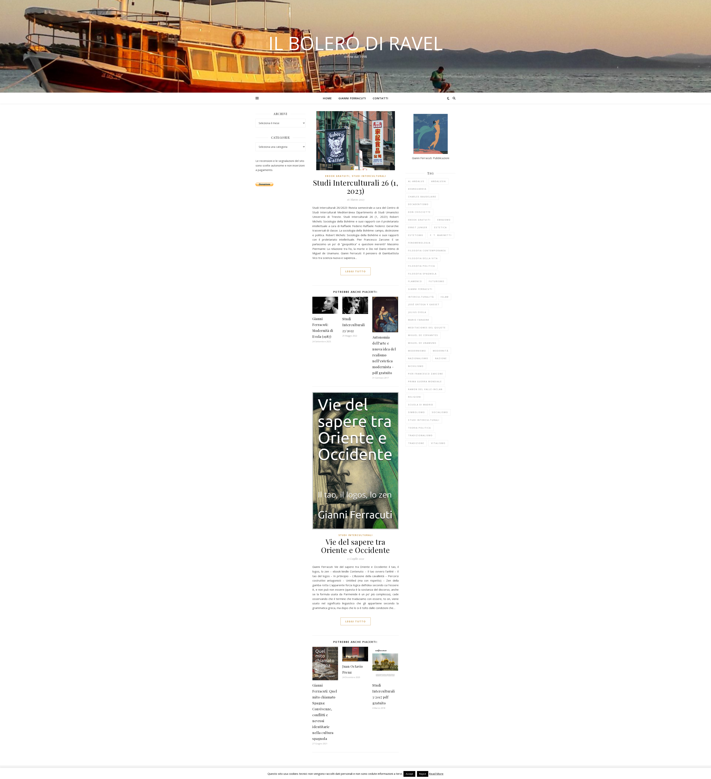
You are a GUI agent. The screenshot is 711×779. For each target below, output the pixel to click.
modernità (440, 350)
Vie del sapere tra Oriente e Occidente (355, 546)
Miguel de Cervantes (423, 335)
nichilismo (416, 366)
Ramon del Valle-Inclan (425, 389)
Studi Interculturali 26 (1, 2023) (355, 187)
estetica (440, 227)
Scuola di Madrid (420, 404)
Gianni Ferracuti (352, 98)
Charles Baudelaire (422, 196)
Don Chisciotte (419, 212)
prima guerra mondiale (425, 381)
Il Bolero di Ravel (355, 43)
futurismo (436, 281)
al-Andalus (416, 181)
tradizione (416, 443)
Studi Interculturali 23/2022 (353, 325)
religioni (414, 396)
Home (327, 98)
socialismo (440, 412)
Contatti (380, 98)
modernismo (417, 350)
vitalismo (438, 443)
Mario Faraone (418, 319)
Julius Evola (417, 312)
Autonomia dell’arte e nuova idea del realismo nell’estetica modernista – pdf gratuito (384, 355)
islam (445, 296)
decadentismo (418, 204)
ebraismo (444, 219)
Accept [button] (409, 773)
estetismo (415, 235)
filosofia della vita (423, 258)
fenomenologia (419, 242)
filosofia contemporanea (427, 250)
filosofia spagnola (422, 273)
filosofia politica (421, 265)
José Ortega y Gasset (424, 304)
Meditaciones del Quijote (427, 327)
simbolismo (416, 412)
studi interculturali (423, 420)
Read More (436, 773)
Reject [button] (422, 773)
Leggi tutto (355, 271)
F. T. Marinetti (441, 235)
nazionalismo (418, 358)
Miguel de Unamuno (422, 343)
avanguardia (417, 188)
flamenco (415, 281)
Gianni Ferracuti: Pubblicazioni (430, 158)
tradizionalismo (420, 435)
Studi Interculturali (369, 176)
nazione (441, 358)
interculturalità (421, 296)
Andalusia (438, 181)
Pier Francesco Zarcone (425, 373)
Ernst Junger (417, 227)
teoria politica (419, 427)
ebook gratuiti (337, 176)
